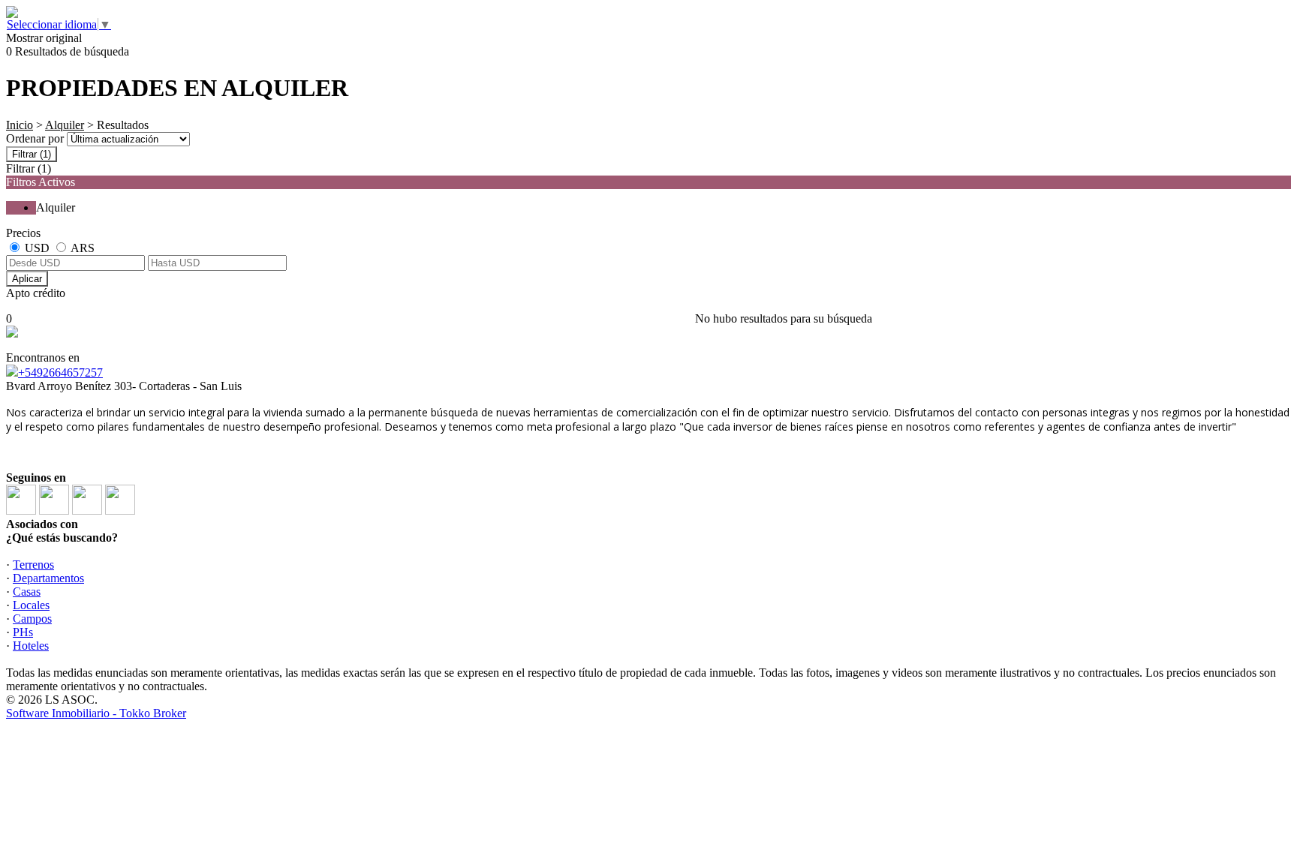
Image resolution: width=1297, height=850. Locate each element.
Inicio (19, 125)
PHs (23, 632)
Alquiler (64, 125)
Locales (31, 605)
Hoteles (31, 645)
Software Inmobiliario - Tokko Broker (96, 713)
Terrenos (33, 564)
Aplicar (27, 278)
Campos (32, 618)
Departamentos (48, 578)
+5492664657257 (60, 372)
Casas (27, 591)
